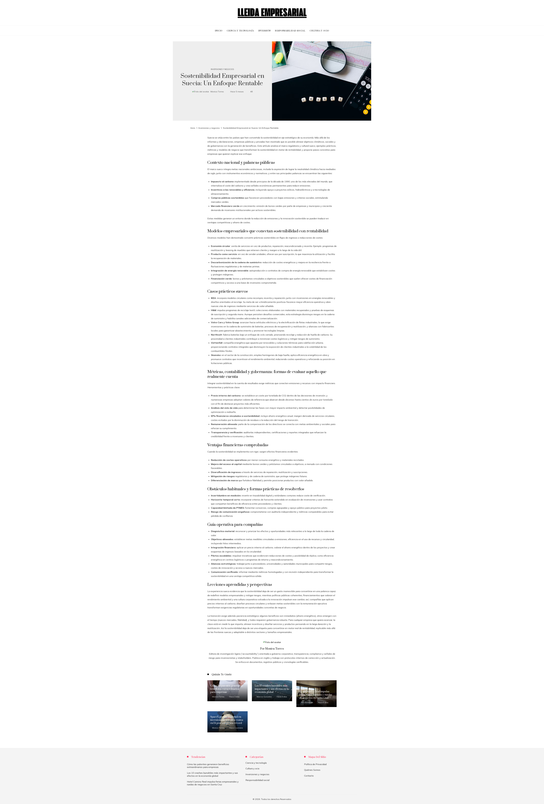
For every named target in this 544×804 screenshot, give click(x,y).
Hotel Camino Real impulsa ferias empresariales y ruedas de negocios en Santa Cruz (315, 695)
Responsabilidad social (257, 780)
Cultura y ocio (252, 768)
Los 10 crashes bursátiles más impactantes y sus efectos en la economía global (272, 689)
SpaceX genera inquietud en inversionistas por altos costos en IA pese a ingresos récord (226, 720)
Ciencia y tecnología (256, 762)
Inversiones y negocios (222, 69)
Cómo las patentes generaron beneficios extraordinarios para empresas (226, 689)
